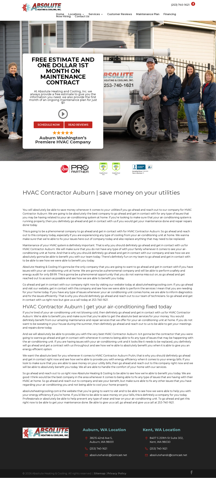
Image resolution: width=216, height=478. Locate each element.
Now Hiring (63, 16)
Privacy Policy (116, 473)
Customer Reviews (119, 14)
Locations (74, 14)
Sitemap (99, 473)
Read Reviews (78, 124)
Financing (170, 14)
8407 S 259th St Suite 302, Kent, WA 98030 (166, 440)
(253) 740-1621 (180, 4)
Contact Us (82, 16)
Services (94, 14)
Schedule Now (49, 124)
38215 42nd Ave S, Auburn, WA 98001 (102, 440)
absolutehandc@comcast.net (108, 455)
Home (60, 14)
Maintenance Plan (147, 14)
